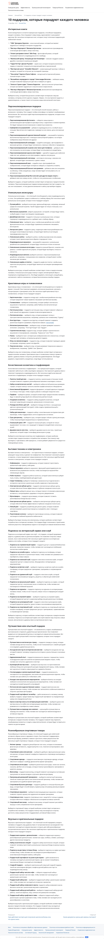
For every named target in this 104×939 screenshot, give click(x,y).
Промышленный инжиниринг (41, 8)
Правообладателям (14, 930)
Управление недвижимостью (74, 8)
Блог (9, 927)
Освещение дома (13, 8)
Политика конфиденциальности (85, 927)
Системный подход (30, 932)
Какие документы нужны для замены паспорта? (79, 916)
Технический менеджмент (46, 932)
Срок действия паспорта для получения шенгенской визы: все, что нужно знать (29, 917)
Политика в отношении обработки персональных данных (30, 927)
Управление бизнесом (62, 932)
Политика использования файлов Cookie (61, 927)
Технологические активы (16, 10)
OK (87, 937)
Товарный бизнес (57, 8)
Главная (10, 15)
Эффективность (25, 8)
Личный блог (18, 15)
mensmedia (50, 322)
